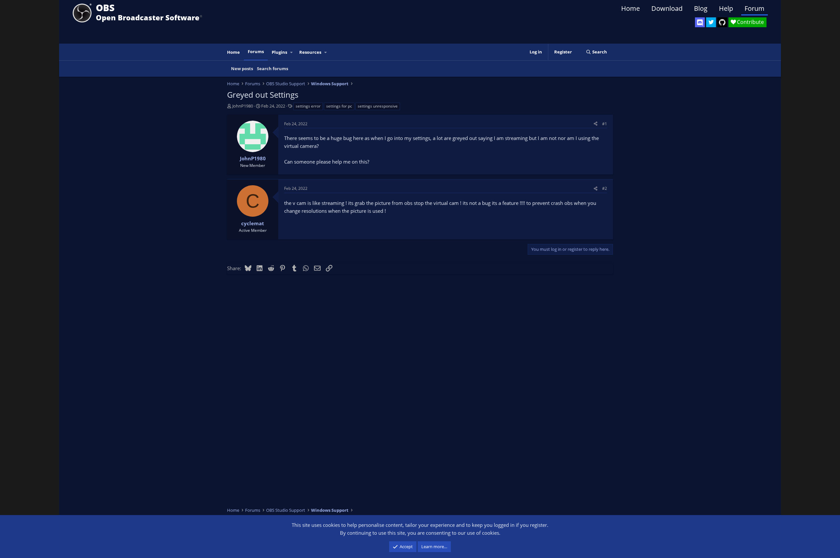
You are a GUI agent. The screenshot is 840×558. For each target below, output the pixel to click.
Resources (310, 52)
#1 (604, 124)
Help (726, 8)
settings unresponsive (378, 106)
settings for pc (339, 106)
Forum (755, 8)
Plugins (279, 52)
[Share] (595, 124)
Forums (256, 51)
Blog (700, 8)
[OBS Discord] (700, 22)
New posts (242, 68)
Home (630, 8)
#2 (604, 188)
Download (666, 8)
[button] (292, 52)
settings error (308, 106)
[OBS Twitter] (711, 22)
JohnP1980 (242, 106)
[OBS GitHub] (722, 22)
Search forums (272, 68)
